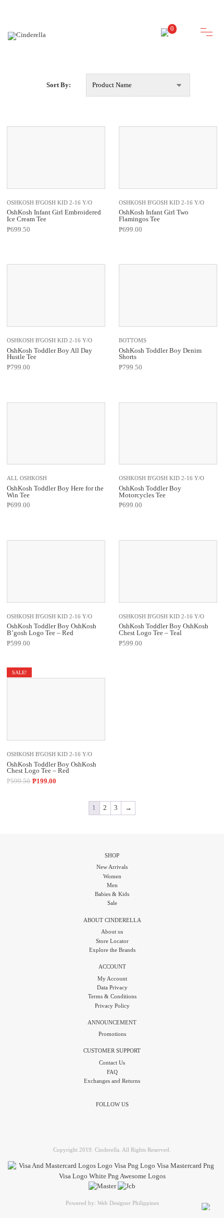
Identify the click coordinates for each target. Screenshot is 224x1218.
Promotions (112, 1034)
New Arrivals (112, 867)
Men (112, 885)
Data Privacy (112, 987)
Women (112, 876)
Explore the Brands (112, 950)
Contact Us (112, 1062)
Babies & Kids (112, 894)
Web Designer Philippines (128, 1203)
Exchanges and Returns (112, 1081)
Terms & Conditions (112, 996)
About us (112, 931)
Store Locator (112, 941)
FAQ (112, 1072)
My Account (112, 978)
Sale (112, 903)
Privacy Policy (112, 1005)
